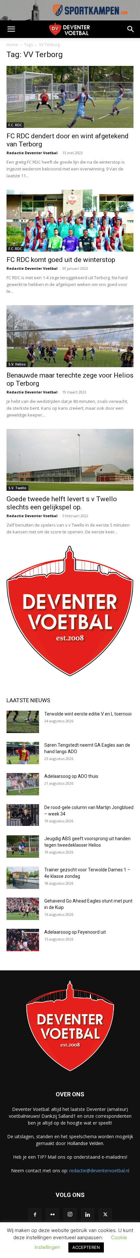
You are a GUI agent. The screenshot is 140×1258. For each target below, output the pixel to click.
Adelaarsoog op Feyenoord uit (75, 932)
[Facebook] (34, 1214)
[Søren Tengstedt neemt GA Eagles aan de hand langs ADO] (23, 753)
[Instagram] (70, 1214)
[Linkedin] (87, 1214)
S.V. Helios (17, 364)
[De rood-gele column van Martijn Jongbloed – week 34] (23, 815)
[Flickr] (52, 1214)
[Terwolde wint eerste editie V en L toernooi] (23, 722)
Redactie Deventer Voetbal (32, 152)
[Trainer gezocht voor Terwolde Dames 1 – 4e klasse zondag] (23, 877)
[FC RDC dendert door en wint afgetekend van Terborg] (70, 97)
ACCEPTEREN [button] (86, 1247)
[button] (11, 29)
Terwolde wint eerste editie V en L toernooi (88, 713)
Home (12, 44)
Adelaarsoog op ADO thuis (71, 776)
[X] (105, 1214)
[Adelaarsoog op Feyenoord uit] (23, 940)
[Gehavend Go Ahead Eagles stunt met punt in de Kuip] (23, 909)
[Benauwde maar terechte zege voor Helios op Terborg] (70, 336)
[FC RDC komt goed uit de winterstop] (70, 221)
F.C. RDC (15, 125)
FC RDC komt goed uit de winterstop (61, 260)
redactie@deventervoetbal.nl (99, 1170)
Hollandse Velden (85, 1143)
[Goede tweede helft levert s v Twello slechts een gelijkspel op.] (70, 460)
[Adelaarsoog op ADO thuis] (23, 784)
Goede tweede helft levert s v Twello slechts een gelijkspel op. (62, 503)
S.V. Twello (17, 488)
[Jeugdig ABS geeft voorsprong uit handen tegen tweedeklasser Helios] (23, 846)
